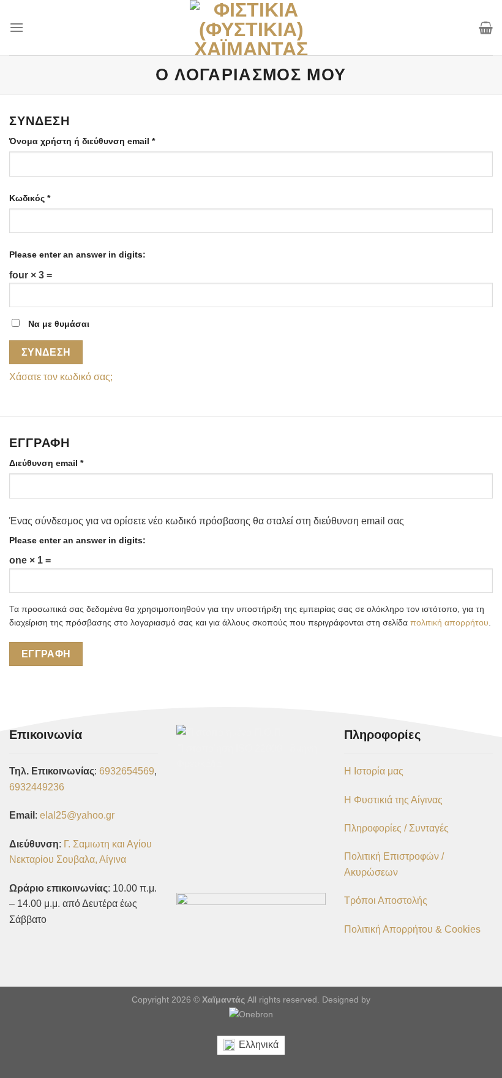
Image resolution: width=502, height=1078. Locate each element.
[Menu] (16, 27)
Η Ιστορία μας (373, 771)
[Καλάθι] (486, 27)
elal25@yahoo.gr (77, 815)
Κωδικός (50, 198)
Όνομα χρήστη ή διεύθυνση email (103, 141)
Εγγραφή (46, 654)
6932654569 (126, 771)
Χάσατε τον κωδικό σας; (61, 377)
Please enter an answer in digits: (77, 254)
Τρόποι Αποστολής (385, 900)
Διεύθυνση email (67, 462)
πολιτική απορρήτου (449, 622)
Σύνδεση (46, 352)
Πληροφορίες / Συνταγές (396, 828)
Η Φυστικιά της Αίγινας (393, 800)
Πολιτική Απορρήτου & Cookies (412, 929)
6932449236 (36, 787)
